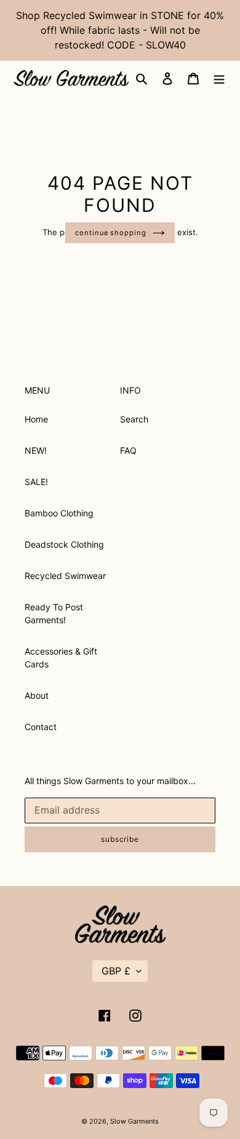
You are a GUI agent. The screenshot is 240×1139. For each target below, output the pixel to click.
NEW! (36, 450)
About (37, 695)
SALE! (36, 481)
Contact (41, 726)
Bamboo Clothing (59, 513)
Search (134, 419)
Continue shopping (110, 232)
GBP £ (116, 971)
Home (36, 419)
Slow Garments (134, 1121)
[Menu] (219, 78)
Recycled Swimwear (65, 575)
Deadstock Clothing (64, 544)
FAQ (128, 450)
